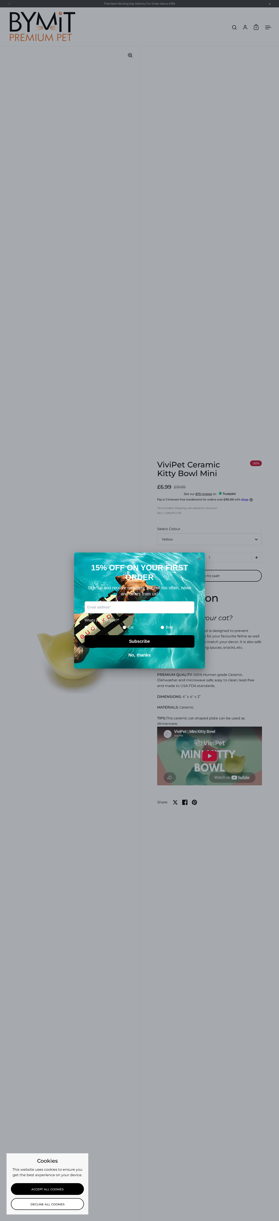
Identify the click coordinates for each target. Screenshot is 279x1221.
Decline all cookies (48, 1204)
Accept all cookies (47, 1189)
